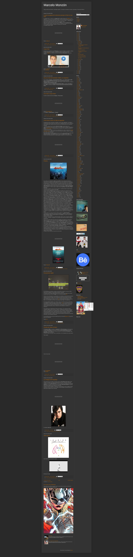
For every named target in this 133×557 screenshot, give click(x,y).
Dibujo (78, 104)
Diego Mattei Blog (80, 296)
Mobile (78, 147)
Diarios (78, 103)
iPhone (78, 138)
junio (79, 63)
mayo (79, 64)
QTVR (78, 172)
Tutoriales (78, 186)
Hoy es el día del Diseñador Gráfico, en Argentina (56, 78)
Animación (53, 268)
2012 (78, 37)
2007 (78, 73)
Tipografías (78, 185)
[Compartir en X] (60, 43)
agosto (79, 60)
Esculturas (78, 112)
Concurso (78, 98)
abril (78, 65)
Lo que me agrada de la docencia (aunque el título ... (82, 45)
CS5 (77, 100)
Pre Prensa (78, 169)
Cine (50, 156)
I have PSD (46, 49)
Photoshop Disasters (80, 164)
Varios (52, 89)
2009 (78, 70)
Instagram (78, 251)
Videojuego (78, 190)
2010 (78, 40)
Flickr (78, 118)
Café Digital (50, 535)
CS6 (77, 101)
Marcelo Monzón (55, 5)
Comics (78, 96)
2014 (78, 35)
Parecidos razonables (80, 155)
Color (78, 95)
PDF (77, 156)
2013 (78, 36)
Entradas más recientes (47, 480)
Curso (78, 102)
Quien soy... (78, 19)
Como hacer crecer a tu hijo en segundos (54, 120)
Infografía (78, 134)
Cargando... (78, 269)
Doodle (49, 477)
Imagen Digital (79, 132)
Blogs (78, 88)
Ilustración (78, 130)
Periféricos (78, 158)
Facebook (78, 115)
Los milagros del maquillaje (50, 379)
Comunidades (79, 97)
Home (78, 18)
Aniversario (78, 83)
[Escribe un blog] (59, 43)
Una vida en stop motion (50, 93)
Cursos (78, 21)
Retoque (78, 175)
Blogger (72, 550)
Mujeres (78, 149)
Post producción (79, 168)
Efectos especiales (51, 73)
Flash (78, 117)
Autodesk (78, 86)
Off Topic (57, 431)
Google (51, 477)
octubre (79, 43)
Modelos (78, 148)
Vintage (61, 116)
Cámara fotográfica (49, 116)
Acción (78, 78)
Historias (50, 89)
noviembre (79, 42)
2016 (78, 34)
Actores (48, 73)
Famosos (63, 268)
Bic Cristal (78, 87)
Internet (78, 136)
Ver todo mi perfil (83, 26)
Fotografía (53, 116)
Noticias (56, 477)
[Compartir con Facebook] (61, 43)
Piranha (46, 161)
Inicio (59, 480)
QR (77, 171)
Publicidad (78, 170)
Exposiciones (79, 114)
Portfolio (78, 20)
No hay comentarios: (52, 43)
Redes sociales (79, 174)
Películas (66, 268)
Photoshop (55, 73)
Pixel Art (78, 166)
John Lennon (47, 435)
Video (57, 73)
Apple (78, 84)
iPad (77, 137)
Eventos (78, 113)
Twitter (78, 187)
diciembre (79, 41)
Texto (78, 184)
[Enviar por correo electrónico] (58, 43)
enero (79, 69)
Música (55, 431)
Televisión (78, 182)
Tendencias (78, 183)
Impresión (78, 133)
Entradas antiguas (70, 480)
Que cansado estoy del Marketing (50, 484)
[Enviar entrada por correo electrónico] (56, 43)
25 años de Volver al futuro (50, 327)
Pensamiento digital (49, 273)
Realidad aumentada (80, 173)
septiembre (79, 59)
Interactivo (78, 135)
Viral (77, 192)
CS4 (77, 99)
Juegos (78, 139)
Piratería (78, 165)
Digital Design (79, 105)
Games (78, 122)
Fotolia (78, 120)
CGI (55, 268)
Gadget (78, 121)
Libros (78, 140)
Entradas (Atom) (50, 481)
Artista (47, 477)
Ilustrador (78, 131)
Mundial (78, 150)
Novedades (78, 153)
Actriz (50, 268)
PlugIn (78, 167)
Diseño (47, 89)
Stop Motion (56, 116)
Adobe (78, 81)
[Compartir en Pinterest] (62, 43)
